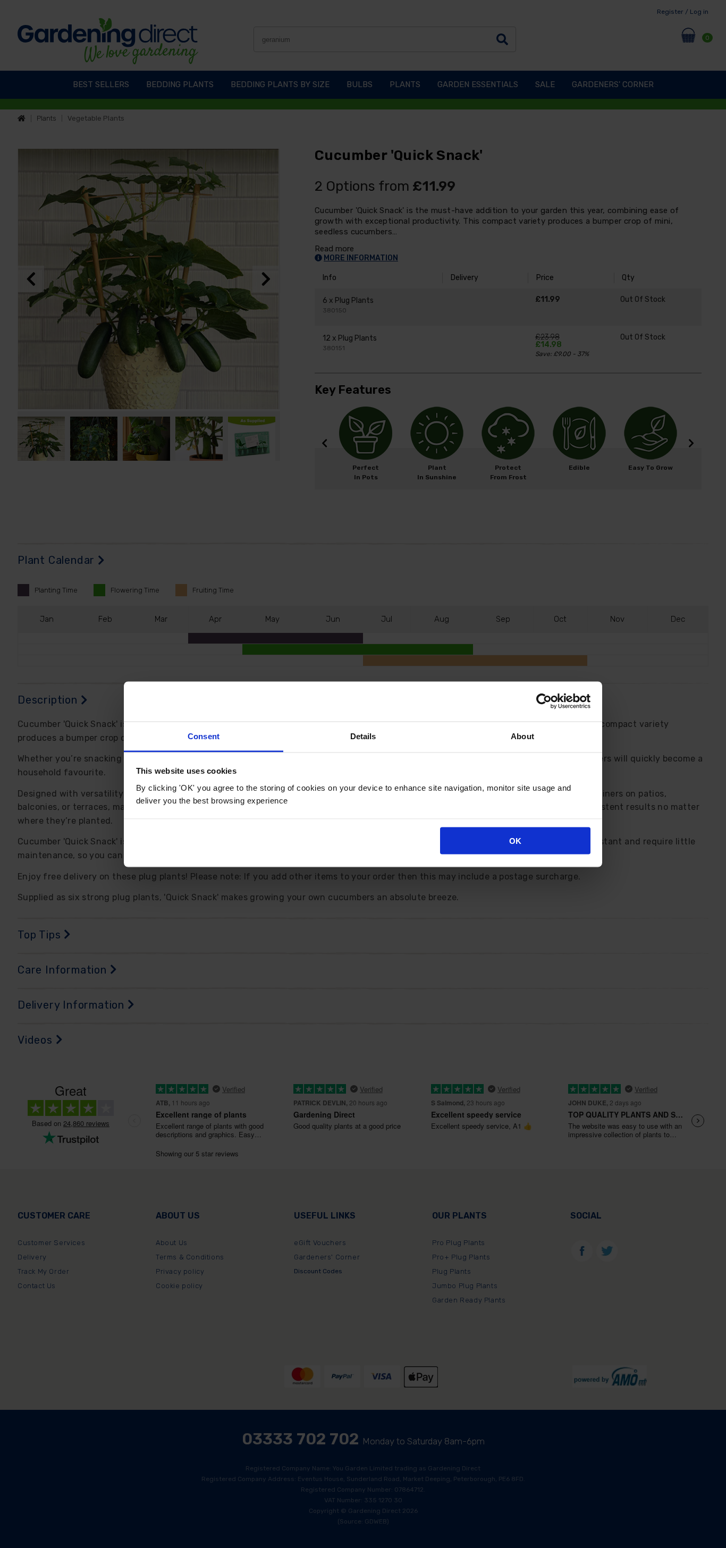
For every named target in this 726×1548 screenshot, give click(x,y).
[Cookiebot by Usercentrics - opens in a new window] (543, 701)
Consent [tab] (204, 735)
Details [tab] (363, 735)
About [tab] (522, 735)
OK (515, 840)
